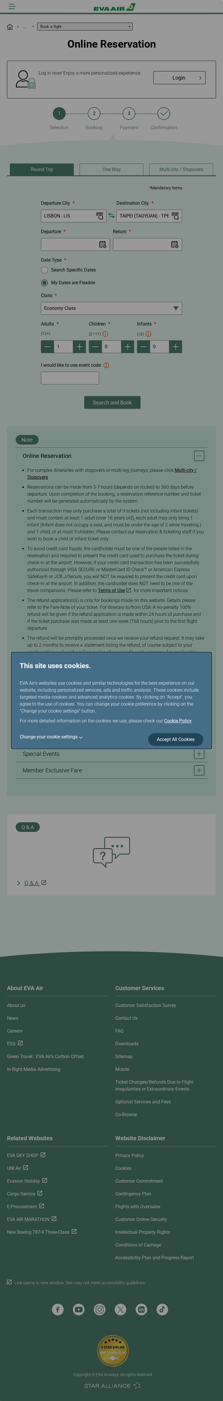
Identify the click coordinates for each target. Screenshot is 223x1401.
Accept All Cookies (176, 739)
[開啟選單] (12, 6)
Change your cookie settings (49, 737)
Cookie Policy (178, 721)
